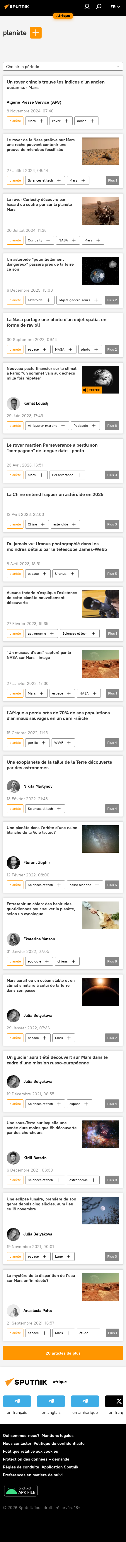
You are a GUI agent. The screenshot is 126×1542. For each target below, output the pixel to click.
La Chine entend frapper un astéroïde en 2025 (55, 494)
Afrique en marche (42, 425)
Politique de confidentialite (59, 1443)
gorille (33, 742)
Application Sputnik (60, 1467)
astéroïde (35, 300)
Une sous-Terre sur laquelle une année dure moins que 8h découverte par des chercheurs (42, 1127)
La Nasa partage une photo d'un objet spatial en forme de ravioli (56, 322)
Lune (59, 1256)
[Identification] (87, 6)
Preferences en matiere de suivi (33, 1474)
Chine (32, 524)
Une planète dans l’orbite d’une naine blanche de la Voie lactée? (42, 830)
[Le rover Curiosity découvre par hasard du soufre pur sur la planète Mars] (100, 211)
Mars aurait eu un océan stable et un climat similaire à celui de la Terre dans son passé (41, 985)
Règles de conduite (21, 1467)
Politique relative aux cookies (30, 1451)
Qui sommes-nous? (21, 1435)
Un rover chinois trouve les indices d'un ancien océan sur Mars (56, 84)
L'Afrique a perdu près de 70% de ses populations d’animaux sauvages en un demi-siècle (58, 715)
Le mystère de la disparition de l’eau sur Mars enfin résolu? (41, 1278)
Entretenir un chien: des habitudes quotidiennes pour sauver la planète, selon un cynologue (41, 908)
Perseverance (62, 475)
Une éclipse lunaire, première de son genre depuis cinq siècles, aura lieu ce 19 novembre (41, 1204)
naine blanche (80, 885)
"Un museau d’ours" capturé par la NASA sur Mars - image (39, 655)
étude (83, 1333)
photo (85, 349)
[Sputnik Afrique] (17, 8)
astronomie (37, 633)
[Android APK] (21, 1491)
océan (81, 121)
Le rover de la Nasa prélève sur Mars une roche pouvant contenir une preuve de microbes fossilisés (41, 145)
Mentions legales (58, 1435)
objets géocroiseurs (74, 300)
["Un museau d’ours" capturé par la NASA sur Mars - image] (100, 664)
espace (33, 349)
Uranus (61, 573)
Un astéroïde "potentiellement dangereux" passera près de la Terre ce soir (40, 264)
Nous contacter (17, 1443)
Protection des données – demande (36, 1459)
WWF (58, 742)
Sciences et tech (40, 180)
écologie (34, 961)
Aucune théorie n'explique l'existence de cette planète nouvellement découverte (42, 597)
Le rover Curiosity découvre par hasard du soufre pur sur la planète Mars (39, 204)
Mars (32, 121)
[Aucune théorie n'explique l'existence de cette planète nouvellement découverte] (100, 604)
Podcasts (81, 425)
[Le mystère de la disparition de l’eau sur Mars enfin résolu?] (100, 1287)
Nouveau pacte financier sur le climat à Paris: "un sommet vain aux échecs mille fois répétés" (41, 373)
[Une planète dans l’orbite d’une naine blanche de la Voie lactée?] (100, 839)
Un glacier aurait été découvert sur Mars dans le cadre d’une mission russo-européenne (57, 1060)
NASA (63, 240)
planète (15, 32)
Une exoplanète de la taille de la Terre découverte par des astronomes (59, 764)
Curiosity (35, 240)
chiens (62, 961)
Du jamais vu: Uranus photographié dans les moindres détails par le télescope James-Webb (57, 546)
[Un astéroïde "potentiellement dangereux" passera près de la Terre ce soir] (100, 271)
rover (56, 121)
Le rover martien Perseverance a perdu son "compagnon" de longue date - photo (52, 447)
